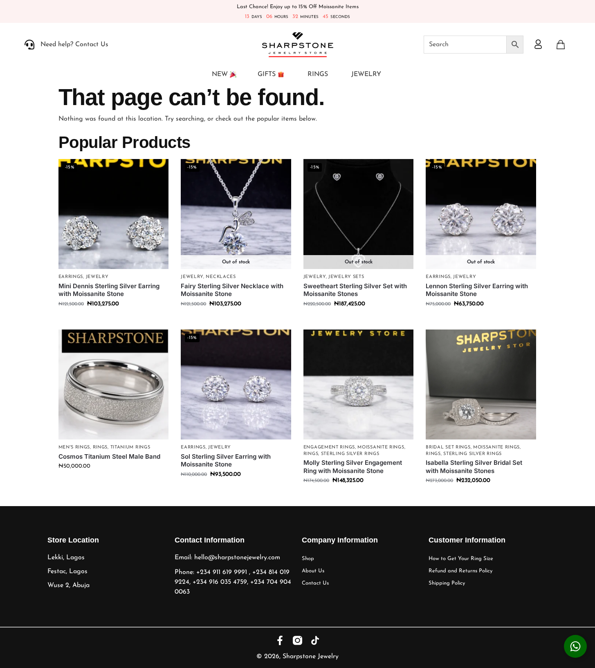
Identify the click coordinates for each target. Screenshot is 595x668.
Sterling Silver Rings (350, 454)
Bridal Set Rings (448, 447)
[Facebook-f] (280, 640)
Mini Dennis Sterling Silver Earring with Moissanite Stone (108, 290)
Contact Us (315, 583)
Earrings (70, 277)
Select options (113, 483)
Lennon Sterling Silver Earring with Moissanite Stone (477, 290)
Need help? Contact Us (74, 44)
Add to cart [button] (113, 321)
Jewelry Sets (346, 277)
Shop (308, 558)
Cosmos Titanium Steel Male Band (109, 456)
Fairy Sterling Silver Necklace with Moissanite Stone (232, 290)
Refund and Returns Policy (460, 571)
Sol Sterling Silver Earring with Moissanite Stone (226, 460)
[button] (560, 44)
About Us (313, 571)
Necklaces (221, 277)
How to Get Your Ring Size (461, 558)
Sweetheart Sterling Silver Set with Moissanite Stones (355, 290)
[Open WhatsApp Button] (575, 646)
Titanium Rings (130, 447)
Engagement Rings (329, 447)
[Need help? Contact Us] (29, 44)
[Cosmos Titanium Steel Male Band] (113, 385)
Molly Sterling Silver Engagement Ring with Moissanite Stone (352, 467)
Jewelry (97, 277)
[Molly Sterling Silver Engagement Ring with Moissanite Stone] (358, 385)
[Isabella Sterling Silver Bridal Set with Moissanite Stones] (481, 385)
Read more (236, 321)
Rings (100, 447)
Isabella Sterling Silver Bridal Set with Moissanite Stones (474, 467)
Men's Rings (74, 447)
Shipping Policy (447, 583)
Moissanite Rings (380, 447)
